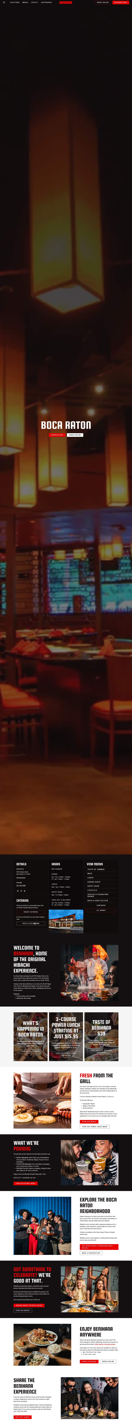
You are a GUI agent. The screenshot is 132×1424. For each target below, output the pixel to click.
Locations (15, 2)
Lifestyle (92, 890)
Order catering (89, 1361)
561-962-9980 (21, 885)
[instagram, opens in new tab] (17, 891)
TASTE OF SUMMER (96, 869)
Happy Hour (93, 886)
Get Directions (20, 878)
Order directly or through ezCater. (105, 1344)
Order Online (103, 2)
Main (90, 873)
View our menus (89, 1122)
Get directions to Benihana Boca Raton (97, 1247)
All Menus (101, 910)
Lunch (91, 878)
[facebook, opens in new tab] (21, 891)
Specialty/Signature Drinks (98, 895)
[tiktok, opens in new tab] (24, 891)
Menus (25, 2)
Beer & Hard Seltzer (98, 901)
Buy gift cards (22, 1417)
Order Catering (31, 912)
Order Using (27, 923)
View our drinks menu (25, 1183)
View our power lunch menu (94, 1127)
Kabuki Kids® (94, 882)
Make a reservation (91, 1253)
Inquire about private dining (29, 1305)
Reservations (121, 2)
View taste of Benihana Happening (101, 1051)
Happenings (46, 2)
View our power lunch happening (66, 1054)
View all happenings (30, 1051)
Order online (108, 1361)
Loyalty (34, 2)
